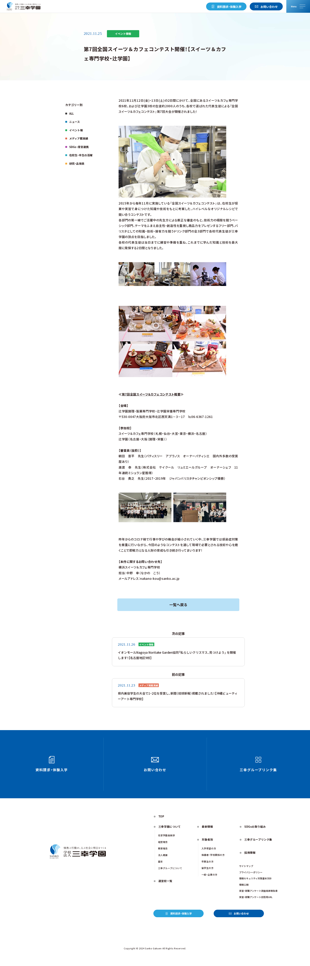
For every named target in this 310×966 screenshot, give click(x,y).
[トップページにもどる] (23, 6)
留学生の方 (207, 868)
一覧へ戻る (178, 604)
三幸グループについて (170, 868)
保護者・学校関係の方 (213, 855)
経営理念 (163, 842)
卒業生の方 (207, 861)
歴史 (160, 861)
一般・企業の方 (209, 874)
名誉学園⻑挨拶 (166, 835)
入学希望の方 (208, 848)
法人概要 (163, 855)
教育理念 (163, 848)
